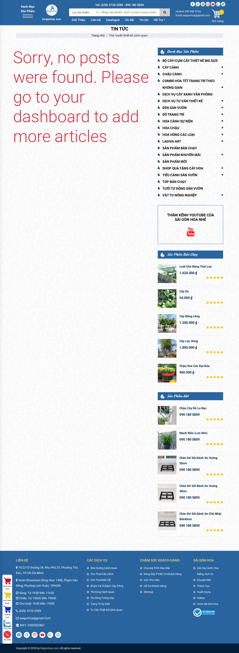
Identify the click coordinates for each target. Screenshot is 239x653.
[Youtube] (213, 4)
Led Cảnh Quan (7, 601)
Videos (201, 597)
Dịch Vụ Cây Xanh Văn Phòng (187, 94)
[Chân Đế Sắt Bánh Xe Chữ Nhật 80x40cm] (167, 521)
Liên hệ (96, 20)
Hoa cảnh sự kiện (177, 121)
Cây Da (184, 291)
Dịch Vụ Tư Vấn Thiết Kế (182, 101)
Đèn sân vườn (174, 108)
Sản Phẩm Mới (174, 161)
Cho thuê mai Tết (101, 579)
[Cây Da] (167, 298)
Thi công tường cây (102, 597)
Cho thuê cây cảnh (102, 573)
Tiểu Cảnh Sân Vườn (179, 175)
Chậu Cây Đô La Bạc (193, 408)
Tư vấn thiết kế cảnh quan (106, 609)
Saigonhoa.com (49, 648)
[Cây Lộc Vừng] (167, 348)
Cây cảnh (170, 67)
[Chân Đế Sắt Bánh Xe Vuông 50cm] (167, 465)
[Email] (208, 4)
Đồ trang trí (173, 114)
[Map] (223, 4)
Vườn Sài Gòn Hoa (207, 603)
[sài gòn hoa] (51, 12)
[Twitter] (197, 4)
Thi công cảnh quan (102, 591)
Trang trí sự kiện (100, 603)
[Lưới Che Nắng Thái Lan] (167, 273)
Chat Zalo (7, 628)
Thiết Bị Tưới (7, 616)
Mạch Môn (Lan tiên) (193, 433)
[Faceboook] (192, 4)
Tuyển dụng (204, 591)
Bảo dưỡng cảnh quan (104, 567)
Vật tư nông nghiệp (179, 195)
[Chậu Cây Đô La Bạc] (167, 415)
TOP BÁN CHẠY (174, 182)
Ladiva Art (171, 141)
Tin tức (144, 20)
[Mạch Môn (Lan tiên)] (167, 440)
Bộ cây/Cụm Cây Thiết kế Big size (190, 61)
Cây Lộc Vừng (188, 341)
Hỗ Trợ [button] (158, 20)
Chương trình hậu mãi (157, 567)
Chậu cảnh (172, 74)
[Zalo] (218, 4)
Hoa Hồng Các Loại (178, 135)
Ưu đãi (129, 20)
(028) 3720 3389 (30, 611)
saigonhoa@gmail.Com (35, 618)
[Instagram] (203, 4)
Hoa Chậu (170, 128)
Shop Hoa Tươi (7, 587)
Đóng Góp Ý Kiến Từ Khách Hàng (163, 573)
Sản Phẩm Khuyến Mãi (181, 155)
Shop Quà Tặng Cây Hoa (182, 168)
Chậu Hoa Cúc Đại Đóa (194, 366)
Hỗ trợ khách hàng (155, 585)
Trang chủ (98, 35)
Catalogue (113, 20)
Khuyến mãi (204, 579)
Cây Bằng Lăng (189, 316)
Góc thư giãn (152, 579)
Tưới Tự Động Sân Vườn (182, 188)
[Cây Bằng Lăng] (167, 323)
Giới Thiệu (78, 20)
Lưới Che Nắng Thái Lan (195, 266)
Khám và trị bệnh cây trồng (107, 585)
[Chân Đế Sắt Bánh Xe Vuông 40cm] (167, 493)
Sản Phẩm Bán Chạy (179, 148)
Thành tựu (203, 585)
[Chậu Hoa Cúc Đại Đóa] (167, 373)
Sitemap (148, 591)
